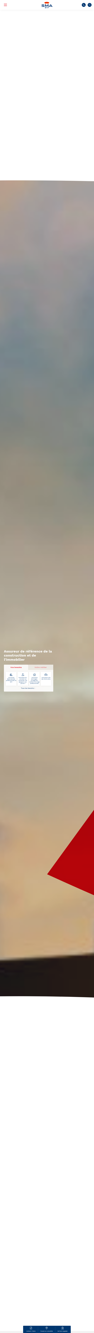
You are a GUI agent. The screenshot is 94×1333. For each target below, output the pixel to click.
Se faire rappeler (63, 1331)
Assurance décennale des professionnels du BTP (11, 680)
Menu (5, 5)
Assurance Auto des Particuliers (46, 678)
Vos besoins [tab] (16, 667)
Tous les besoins (27, 688)
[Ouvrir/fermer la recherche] (90, 5)
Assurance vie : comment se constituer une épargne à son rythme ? (22, 680)
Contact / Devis (31, 1331)
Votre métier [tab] (41, 667)
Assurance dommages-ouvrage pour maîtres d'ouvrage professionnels (34, 680)
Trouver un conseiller (46, 1331)
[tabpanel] (28, 681)
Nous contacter (84, 5)
